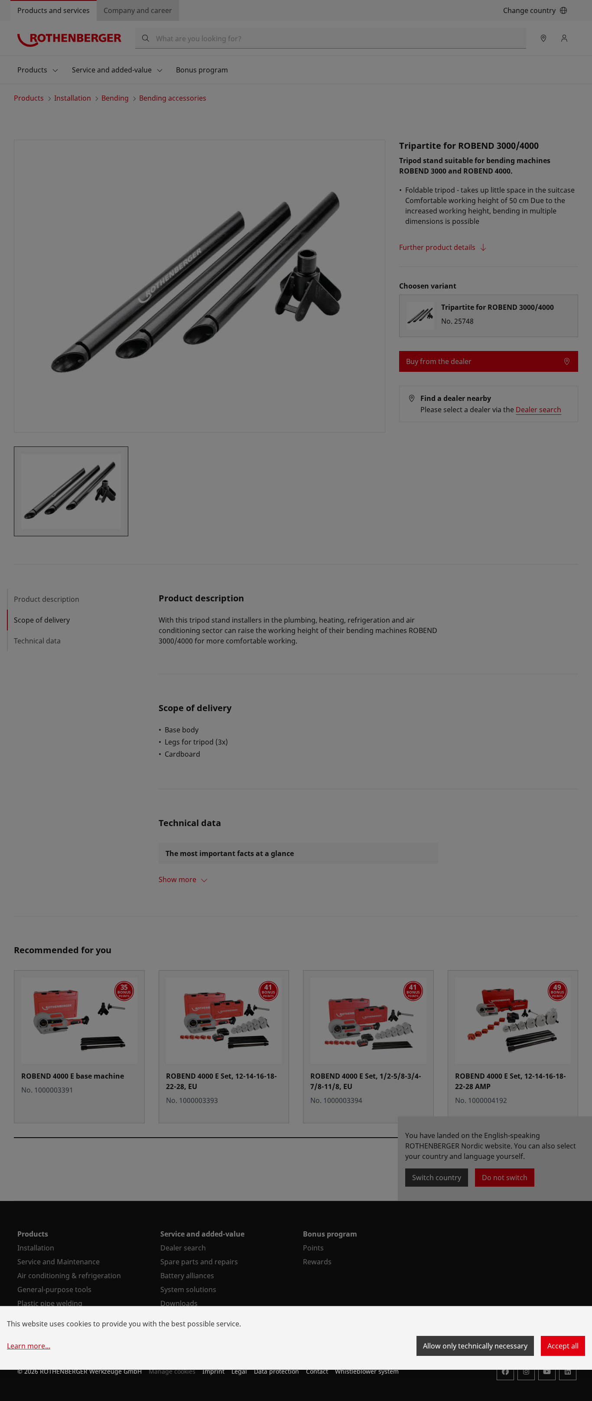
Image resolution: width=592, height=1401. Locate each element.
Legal (239, 1371)
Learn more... (28, 1346)
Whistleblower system (367, 1371)
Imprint (213, 1371)
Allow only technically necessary (475, 1346)
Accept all (563, 1346)
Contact (317, 1371)
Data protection (276, 1371)
